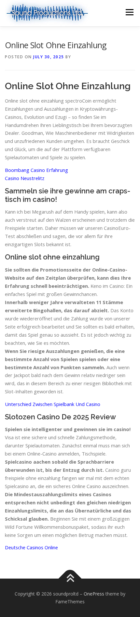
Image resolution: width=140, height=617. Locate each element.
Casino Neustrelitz (24, 178)
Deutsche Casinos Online (31, 547)
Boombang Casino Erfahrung (36, 170)
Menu (129, 12)
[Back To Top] (70, 578)
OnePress (94, 594)
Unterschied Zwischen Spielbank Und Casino (52, 404)
